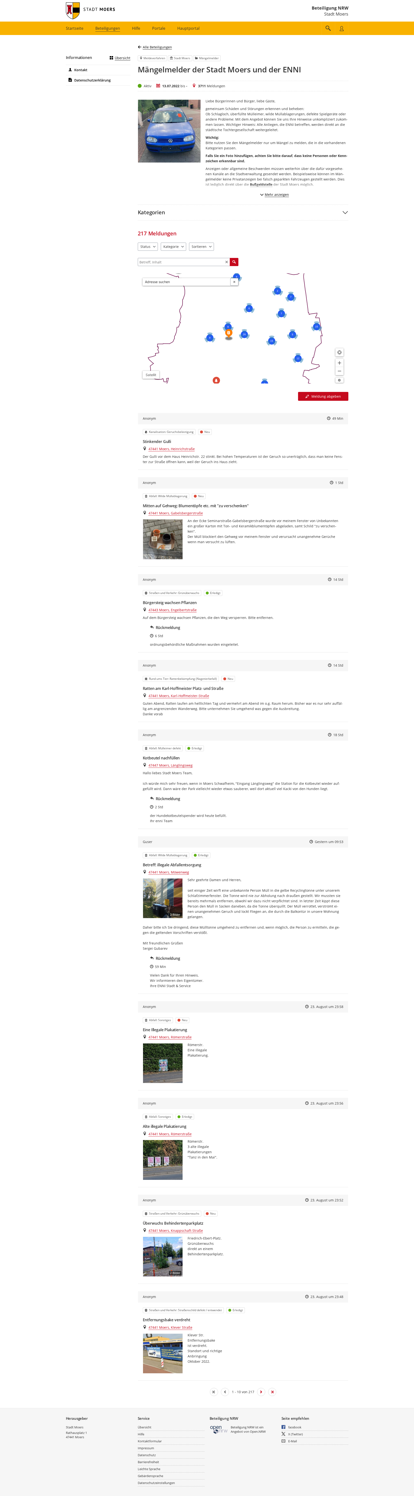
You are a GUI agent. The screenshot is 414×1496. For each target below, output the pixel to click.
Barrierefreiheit (148, 1462)
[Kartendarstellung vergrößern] (339, 363)
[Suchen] (234, 262)
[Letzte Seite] (272, 1392)
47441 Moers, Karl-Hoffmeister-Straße (179, 695)
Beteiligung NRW (330, 8)
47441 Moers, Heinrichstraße (172, 449)
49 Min (337, 418)
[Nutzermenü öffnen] (341, 28)
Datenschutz (147, 1455)
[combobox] (186, 282)
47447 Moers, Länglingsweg (171, 765)
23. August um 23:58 (326, 1006)
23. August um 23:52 (326, 1200)
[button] (243, 212)
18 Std (338, 735)
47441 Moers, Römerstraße (170, 1037)
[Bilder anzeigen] (163, 539)
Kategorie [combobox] (171, 246)
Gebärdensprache (150, 1476)
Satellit (151, 375)
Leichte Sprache (149, 1469)
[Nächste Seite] (261, 1392)
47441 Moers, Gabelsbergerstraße (176, 513)
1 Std (339, 482)
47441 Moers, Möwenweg (169, 872)
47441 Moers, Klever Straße (170, 1327)
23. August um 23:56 (326, 1103)
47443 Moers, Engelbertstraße (173, 610)
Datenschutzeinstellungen (156, 1483)
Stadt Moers (74, 1427)
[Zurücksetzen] (227, 262)
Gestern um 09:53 (329, 841)
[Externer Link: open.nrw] (219, 1429)
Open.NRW (258, 1431)
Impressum (146, 1448)
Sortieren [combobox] (199, 246)
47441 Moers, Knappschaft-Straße (176, 1230)
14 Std (338, 579)
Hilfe (141, 1434)
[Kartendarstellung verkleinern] (339, 371)
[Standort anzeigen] (339, 352)
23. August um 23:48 (326, 1296)
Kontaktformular (150, 1441)
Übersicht (122, 58)
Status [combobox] (145, 246)
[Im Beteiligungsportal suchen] (328, 28)
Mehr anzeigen (277, 194)
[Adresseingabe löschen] (234, 282)
